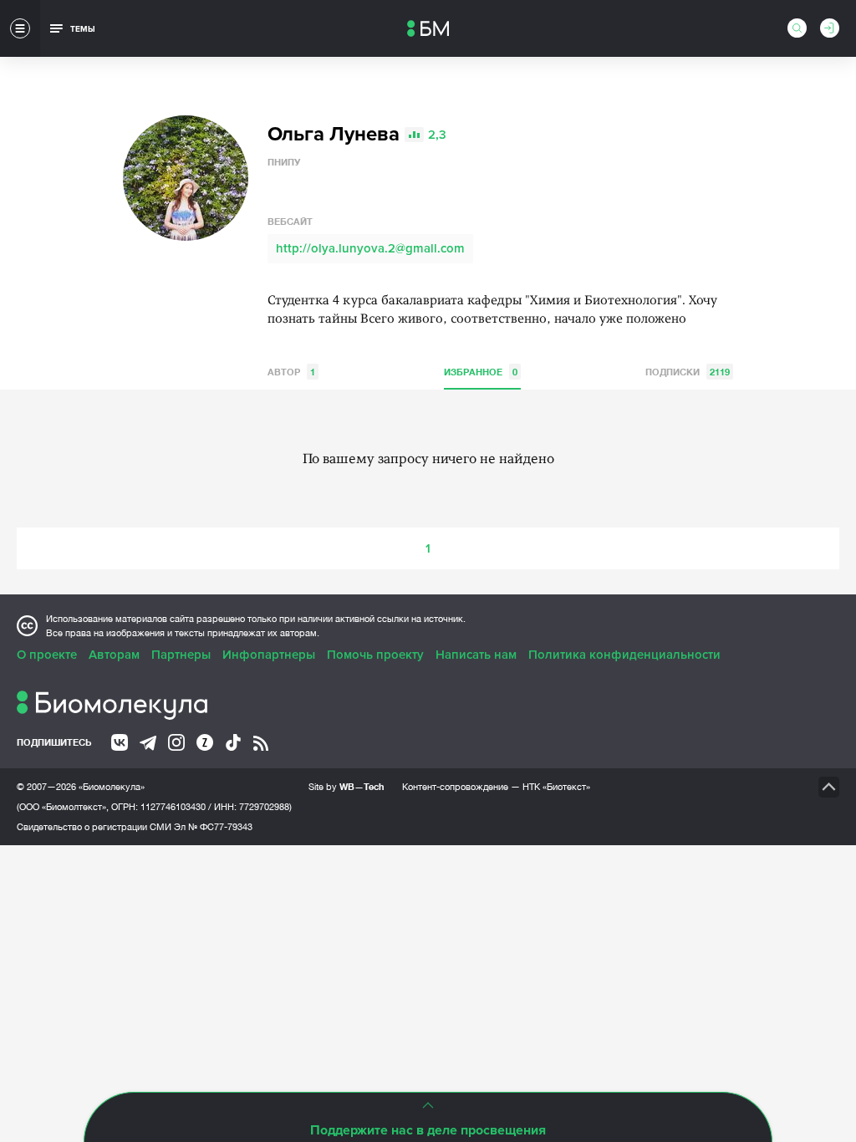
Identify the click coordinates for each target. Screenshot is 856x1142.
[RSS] (260, 743)
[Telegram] (148, 743)
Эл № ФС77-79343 (213, 827)
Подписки (687, 371)
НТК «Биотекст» (556, 787)
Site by (346, 786)
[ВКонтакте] (119, 742)
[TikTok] (233, 742)
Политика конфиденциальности (624, 654)
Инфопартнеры (268, 654)
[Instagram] (176, 742)
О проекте (47, 654)
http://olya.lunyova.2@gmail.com (370, 248)
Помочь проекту (375, 654)
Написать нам (476, 654)
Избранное (480, 371)
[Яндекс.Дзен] (204, 742)
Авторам (114, 654)
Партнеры (181, 654)
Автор (291, 371)
